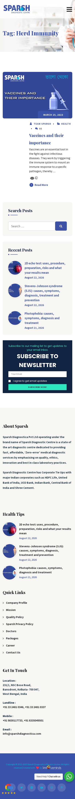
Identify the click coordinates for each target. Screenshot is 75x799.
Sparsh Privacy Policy (19, 624)
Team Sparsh (42, 123)
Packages (12, 638)
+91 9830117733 (12, 720)
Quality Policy (15, 617)
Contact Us (13, 652)
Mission (11, 610)
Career (10, 645)
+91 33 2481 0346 (13, 707)
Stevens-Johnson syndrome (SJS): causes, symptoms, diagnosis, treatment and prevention (43, 293)
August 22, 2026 (34, 277)
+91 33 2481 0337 (35, 707)
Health (66, 123)
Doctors (11, 631)
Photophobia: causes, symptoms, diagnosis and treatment (42, 318)
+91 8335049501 (34, 720)
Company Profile (16, 602)
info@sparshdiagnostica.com (22, 733)
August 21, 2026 (34, 327)
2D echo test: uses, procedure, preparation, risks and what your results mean (45, 267)
